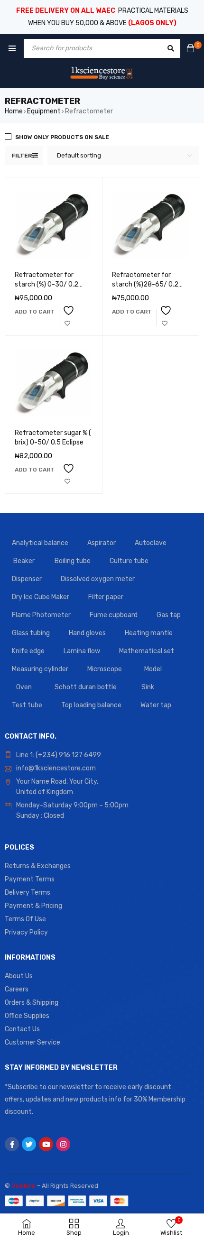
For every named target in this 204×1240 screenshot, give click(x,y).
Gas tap (169, 615)
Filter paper (105, 597)
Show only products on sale (62, 137)
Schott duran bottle (86, 687)
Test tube (27, 705)
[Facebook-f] (12, 1144)
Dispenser (27, 579)
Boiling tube (73, 561)
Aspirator (101, 543)
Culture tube (129, 561)
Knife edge (28, 651)
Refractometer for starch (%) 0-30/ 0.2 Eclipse (46, 284)
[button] (35, 312)
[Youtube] (46, 1144)
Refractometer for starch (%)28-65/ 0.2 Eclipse (145, 284)
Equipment (44, 111)
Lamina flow (82, 651)
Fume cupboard (114, 615)
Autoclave (151, 543)
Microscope (104, 669)
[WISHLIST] (67, 318)
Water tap (155, 705)
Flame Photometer (41, 615)
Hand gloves (87, 633)
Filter (22, 155)
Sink (147, 687)
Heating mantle (149, 633)
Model (153, 669)
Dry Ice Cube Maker (40, 597)
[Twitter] (29, 1144)
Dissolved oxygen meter (98, 579)
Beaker (24, 561)
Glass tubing (31, 633)
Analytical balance (40, 543)
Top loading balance (91, 705)
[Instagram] (63, 1144)
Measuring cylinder (40, 669)
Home (14, 111)
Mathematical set (146, 651)
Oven (24, 687)
